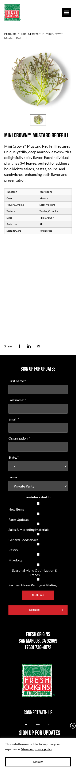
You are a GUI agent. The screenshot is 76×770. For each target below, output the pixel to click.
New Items (16, 509)
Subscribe (34, 610)
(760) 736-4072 (38, 647)
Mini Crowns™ (31, 33)
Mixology (15, 560)
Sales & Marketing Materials (28, 529)
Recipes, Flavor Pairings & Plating (32, 585)
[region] (38, 754)
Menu (66, 12)
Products (10, 33)
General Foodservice (23, 540)
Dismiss (38, 762)
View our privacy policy (36, 749)
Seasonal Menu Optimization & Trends (34, 572)
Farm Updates (18, 519)
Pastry (13, 550)
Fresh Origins (12, 12)
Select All (38, 595)
